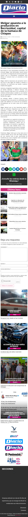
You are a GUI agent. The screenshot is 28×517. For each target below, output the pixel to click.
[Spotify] (18, 2)
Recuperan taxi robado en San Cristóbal (12, 318)
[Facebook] (7, 2)
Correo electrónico (6, 268)
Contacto (23, 510)
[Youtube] (15, 2)
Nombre (3, 263)
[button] (14, 16)
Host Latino (18, 515)
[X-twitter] (9, 2)
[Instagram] (12, 2)
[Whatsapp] (21, 2)
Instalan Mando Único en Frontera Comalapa (17, 229)
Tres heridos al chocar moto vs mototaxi (17, 214)
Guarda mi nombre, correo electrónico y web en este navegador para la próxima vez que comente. (14, 276)
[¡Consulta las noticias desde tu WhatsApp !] (14, 174)
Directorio (23, 507)
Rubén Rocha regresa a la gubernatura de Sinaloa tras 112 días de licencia (17, 208)
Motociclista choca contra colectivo (17, 221)
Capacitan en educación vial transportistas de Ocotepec (17, 201)
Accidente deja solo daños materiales (17, 193)
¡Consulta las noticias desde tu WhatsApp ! (14, 180)
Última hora (5, 38)
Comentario (4, 247)
